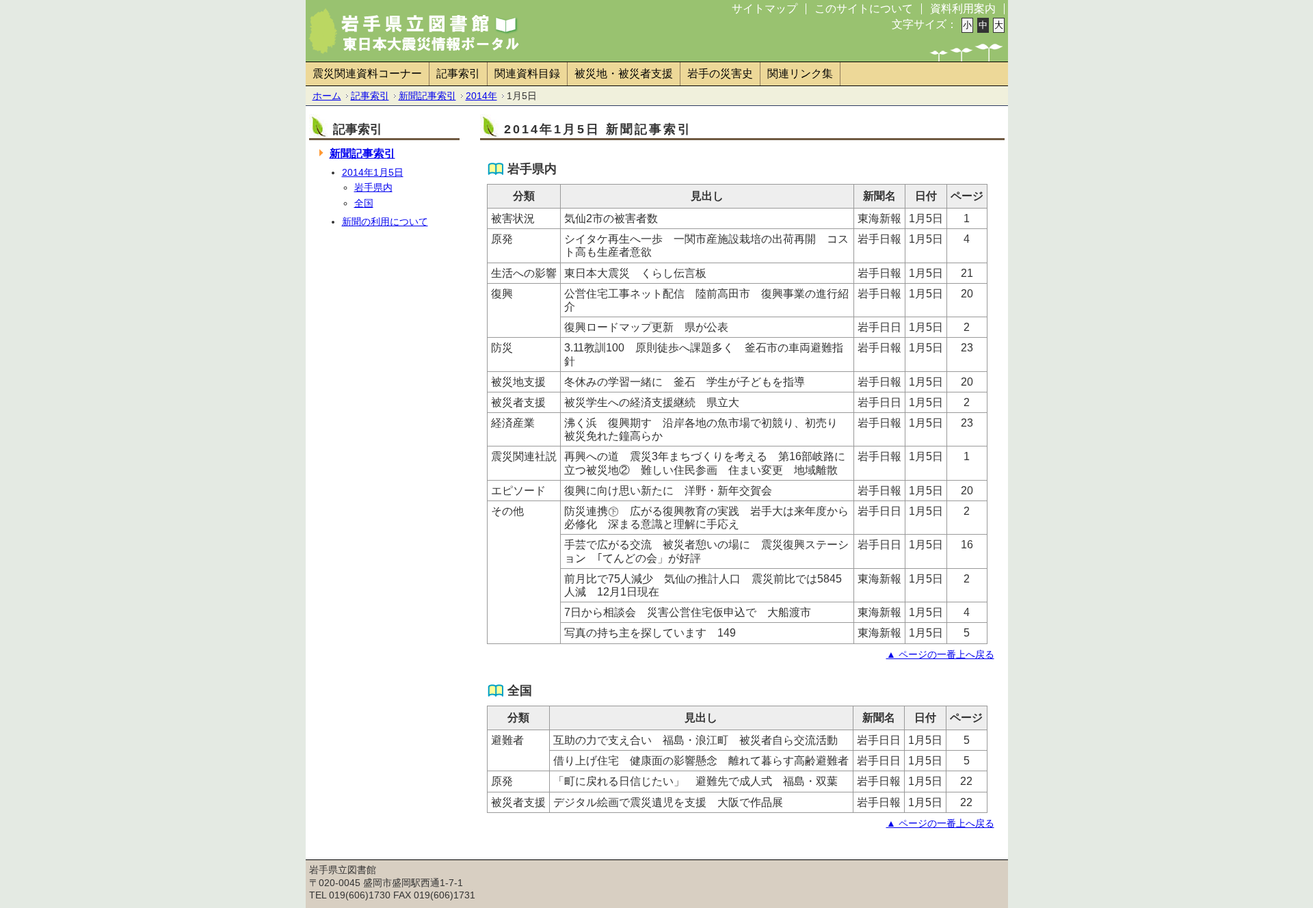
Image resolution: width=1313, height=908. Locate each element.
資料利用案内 (963, 8)
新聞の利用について (385, 221)
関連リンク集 (800, 73)
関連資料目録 (527, 73)
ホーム (327, 95)
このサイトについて (863, 8)
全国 (363, 203)
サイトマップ (764, 8)
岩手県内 (373, 187)
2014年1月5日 (372, 172)
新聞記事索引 (427, 95)
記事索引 (458, 73)
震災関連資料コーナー (367, 73)
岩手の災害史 (720, 73)
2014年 (481, 95)
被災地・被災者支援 (623, 73)
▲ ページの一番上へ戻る (940, 654)
